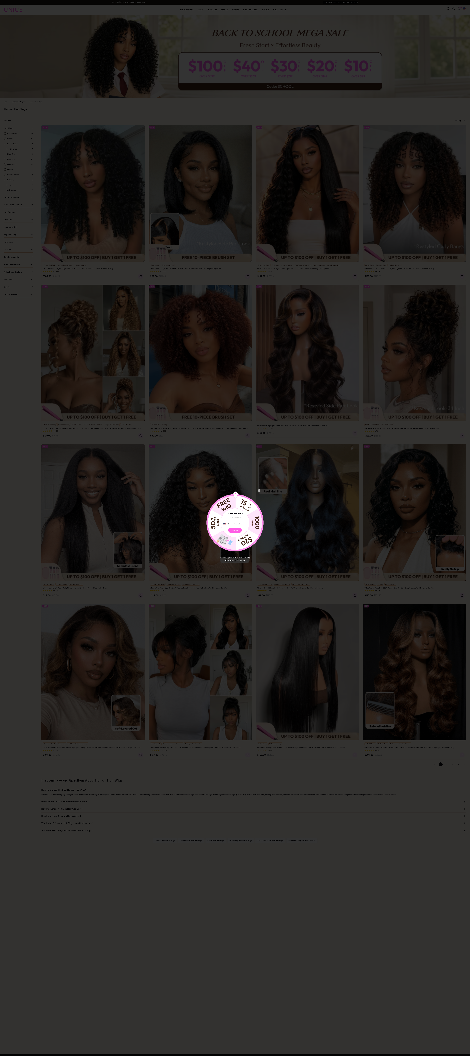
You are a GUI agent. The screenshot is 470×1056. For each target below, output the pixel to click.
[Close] (259, 490)
